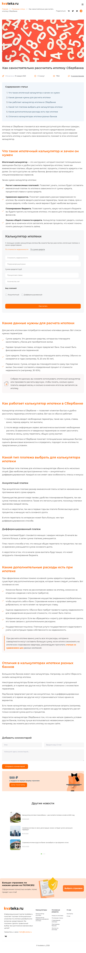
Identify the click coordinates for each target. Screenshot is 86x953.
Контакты (70, 913)
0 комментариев (77, 76)
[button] (41, 853)
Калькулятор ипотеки (40, 914)
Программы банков (55, 925)
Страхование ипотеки (56, 921)
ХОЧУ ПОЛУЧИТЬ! (18, 785)
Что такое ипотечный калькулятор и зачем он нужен (34, 93)
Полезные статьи (57, 918)
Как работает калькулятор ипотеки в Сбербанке (32, 102)
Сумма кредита (11, 269)
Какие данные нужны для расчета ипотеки (29, 97)
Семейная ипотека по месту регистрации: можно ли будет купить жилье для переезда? (47, 828)
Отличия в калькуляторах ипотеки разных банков (32, 116)
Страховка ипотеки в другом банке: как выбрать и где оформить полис (45, 842)
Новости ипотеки (57, 915)
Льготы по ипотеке (55, 928)
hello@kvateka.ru (25, 932)
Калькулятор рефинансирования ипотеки (42, 919)
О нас (68, 916)
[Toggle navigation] (82, 4)
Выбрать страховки (73, 888)
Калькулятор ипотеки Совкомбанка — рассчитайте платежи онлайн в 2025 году (48, 815)
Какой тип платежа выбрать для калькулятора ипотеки (35, 107)
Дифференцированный (33, 295)
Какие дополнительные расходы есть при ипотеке (33, 112)
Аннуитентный (13, 295)
